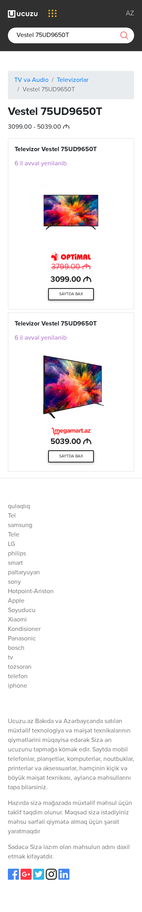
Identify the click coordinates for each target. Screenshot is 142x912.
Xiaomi (17, 620)
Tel (12, 516)
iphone (17, 686)
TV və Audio (31, 80)
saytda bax (71, 294)
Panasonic (22, 639)
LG (11, 544)
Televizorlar (72, 80)
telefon (18, 676)
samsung (20, 525)
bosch (16, 648)
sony (14, 582)
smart (15, 563)
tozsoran (20, 667)
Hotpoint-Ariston (31, 591)
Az (130, 13)
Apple (16, 601)
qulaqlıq (19, 506)
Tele (13, 535)
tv (10, 658)
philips (17, 554)
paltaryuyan (24, 573)
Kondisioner (24, 629)
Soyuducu (22, 610)
